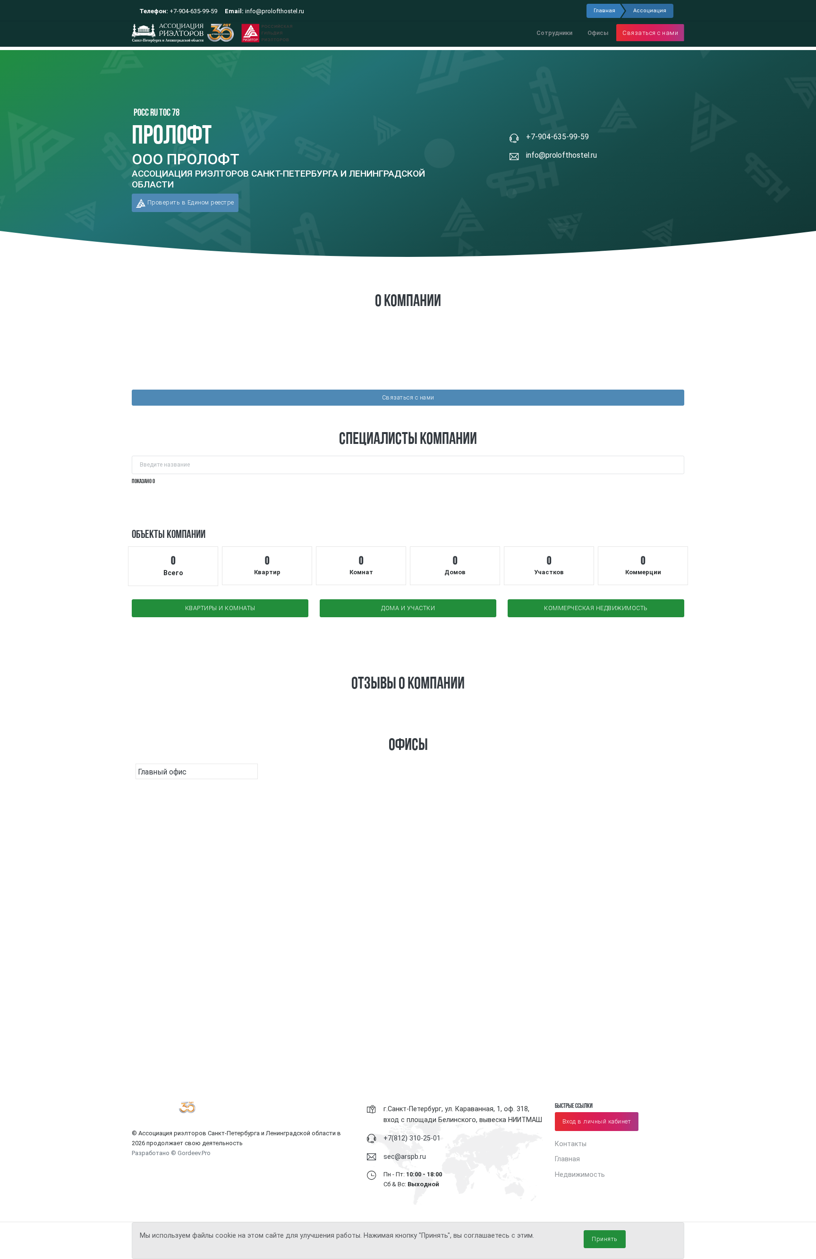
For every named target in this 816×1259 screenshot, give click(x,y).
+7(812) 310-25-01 (412, 1138)
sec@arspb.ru (404, 1156)
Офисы (598, 33)
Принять (605, 1238)
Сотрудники (554, 33)
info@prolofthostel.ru (264, 11)
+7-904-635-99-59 (178, 11)
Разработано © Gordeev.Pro (171, 1153)
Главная (604, 11)
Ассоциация (649, 11)
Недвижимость (580, 1174)
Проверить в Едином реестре (189, 202)
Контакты (570, 1144)
